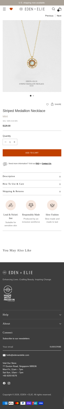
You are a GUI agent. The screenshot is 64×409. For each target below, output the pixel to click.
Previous (49, 15)
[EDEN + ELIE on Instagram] (9, 384)
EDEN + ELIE (26, 394)
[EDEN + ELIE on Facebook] (4, 384)
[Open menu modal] (4, 9)
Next (59, 15)
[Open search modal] (53, 9)
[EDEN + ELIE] (32, 8)
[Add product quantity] (14, 142)
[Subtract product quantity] (5, 142)
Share (58, 104)
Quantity (7, 136)
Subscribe (55, 347)
